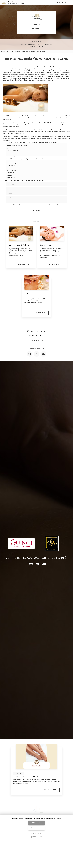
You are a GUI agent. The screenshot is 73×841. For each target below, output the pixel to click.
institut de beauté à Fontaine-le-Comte (27, 116)
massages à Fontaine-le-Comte (14, 136)
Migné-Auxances (11, 168)
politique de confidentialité (48, 206)
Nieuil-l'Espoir (10, 172)
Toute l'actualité (49, 790)
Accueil (3, 51)
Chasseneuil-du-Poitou (12, 163)
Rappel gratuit (61, 2)
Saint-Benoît (10, 175)
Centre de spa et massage (13, 148)
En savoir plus (23, 264)
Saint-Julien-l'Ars (11, 177)
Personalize (37, 833)
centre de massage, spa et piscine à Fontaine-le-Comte (31, 67)
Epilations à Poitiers (32, 294)
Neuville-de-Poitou (11, 170)
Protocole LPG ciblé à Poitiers (25, 776)
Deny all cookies (37, 828)
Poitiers (9, 174)
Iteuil (8, 167)
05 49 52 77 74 (36, 42)
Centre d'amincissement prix (14, 147)
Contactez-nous (36, 46)
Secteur (9, 51)
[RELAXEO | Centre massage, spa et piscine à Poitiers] (3, 3)
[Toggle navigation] (70, 3)
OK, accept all (37, 823)
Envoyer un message (36, 341)
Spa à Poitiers (46, 245)
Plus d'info (36, 29)
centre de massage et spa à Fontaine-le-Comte (36, 130)
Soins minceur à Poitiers (19, 245)
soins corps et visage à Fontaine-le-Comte (29, 123)
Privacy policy (37, 837)
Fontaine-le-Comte (17, 51)
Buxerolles (9, 162)
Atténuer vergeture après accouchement (17, 145)
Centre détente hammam (13, 150)
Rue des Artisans (36, 44)
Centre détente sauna (12, 154)
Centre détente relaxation (13, 152)
